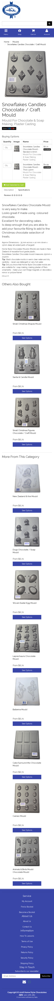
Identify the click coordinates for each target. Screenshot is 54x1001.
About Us (27, 921)
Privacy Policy (27, 947)
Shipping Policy (27, 963)
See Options (27, 338)
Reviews (8, 195)
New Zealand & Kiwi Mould (25, 496)
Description (9, 190)
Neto (35, 997)
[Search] (49, 23)
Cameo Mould (19, 816)
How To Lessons (27, 936)
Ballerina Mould (20, 709)
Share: (5, 128)
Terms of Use (27, 941)
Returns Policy (27, 952)
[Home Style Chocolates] (27, 9)
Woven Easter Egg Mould (24, 603)
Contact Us (27, 927)
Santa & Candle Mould (23, 377)
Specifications (24, 190)
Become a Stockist (27, 912)
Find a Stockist (27, 907)
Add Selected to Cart (14, 185)
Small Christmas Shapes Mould (27, 324)
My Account (27, 901)
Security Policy (27, 958)
